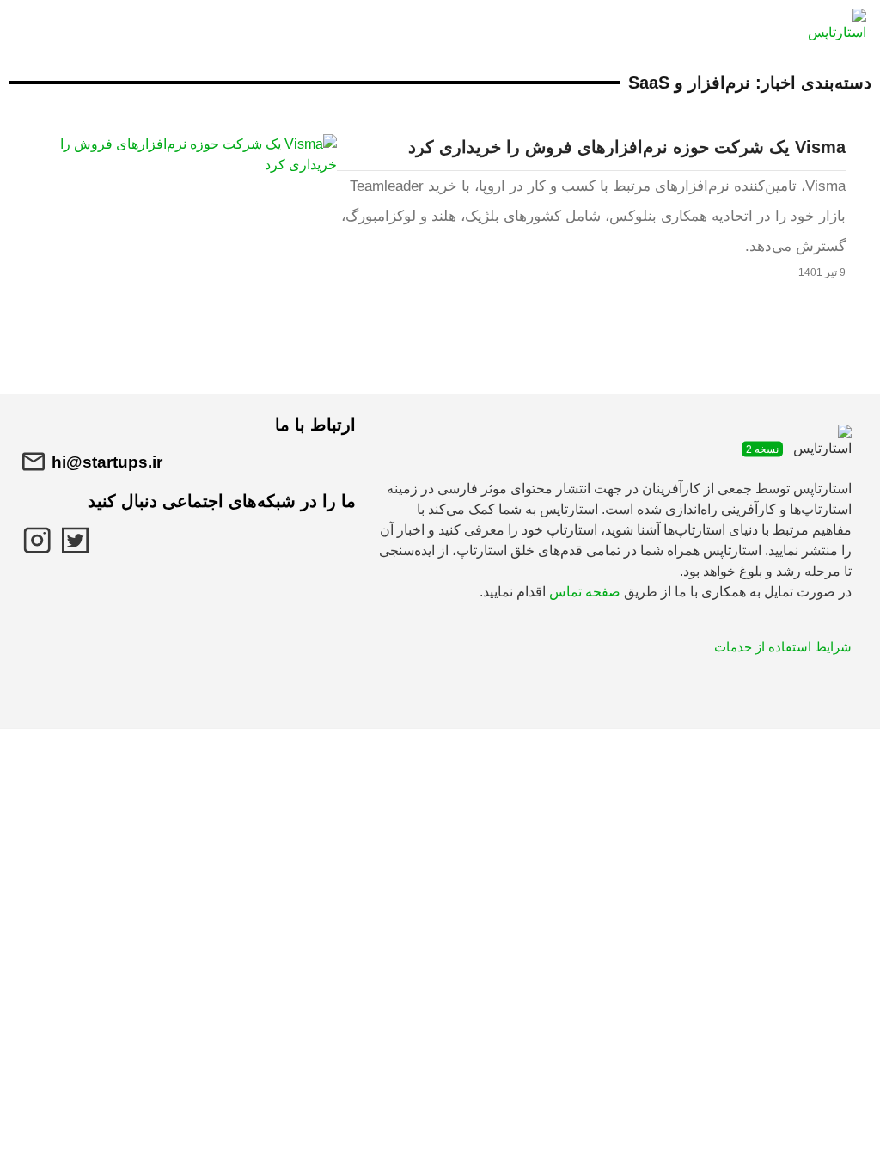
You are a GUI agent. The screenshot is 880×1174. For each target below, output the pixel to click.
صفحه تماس (584, 591)
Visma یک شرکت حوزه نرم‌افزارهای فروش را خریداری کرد (627, 147)
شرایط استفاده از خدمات (783, 646)
